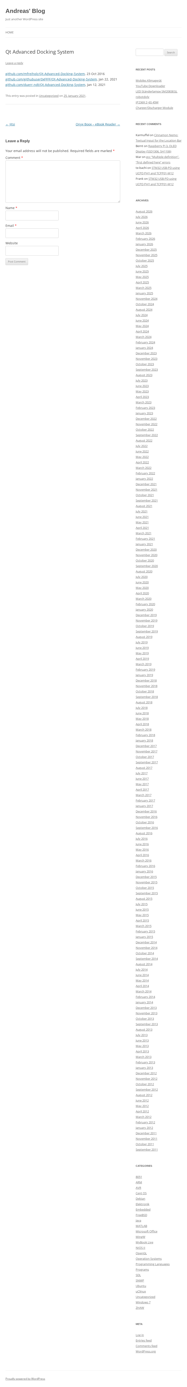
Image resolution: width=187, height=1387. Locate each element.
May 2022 (142, 457)
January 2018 (144, 740)
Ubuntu (141, 1286)
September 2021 (147, 500)
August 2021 (144, 506)
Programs (142, 1269)
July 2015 (142, 904)
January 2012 (144, 1128)
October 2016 (145, 822)
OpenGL (141, 1253)
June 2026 (142, 222)
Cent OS (141, 1193)
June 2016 (142, 844)
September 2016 (147, 828)
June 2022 (142, 451)
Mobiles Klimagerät (149, 80)
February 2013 (145, 1062)
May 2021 (142, 522)
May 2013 (142, 1046)
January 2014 (144, 1002)
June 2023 (142, 386)
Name (11, 208)
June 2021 (142, 517)
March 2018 (143, 729)
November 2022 (146, 424)
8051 (139, 1177)
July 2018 (142, 708)
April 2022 (142, 462)
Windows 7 (143, 1302)
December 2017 (146, 746)
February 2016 (145, 866)
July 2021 (142, 511)
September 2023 (147, 369)
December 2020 (146, 549)
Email (11, 225)
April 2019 (142, 659)
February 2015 (145, 931)
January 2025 (144, 293)
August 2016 (144, 833)
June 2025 (142, 271)
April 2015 (142, 920)
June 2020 (142, 582)
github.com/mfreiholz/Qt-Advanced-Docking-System (45, 74)
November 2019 (146, 620)
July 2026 (142, 217)
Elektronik (142, 1204)
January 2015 (144, 937)
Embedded (143, 1209)
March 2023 (143, 402)
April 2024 (142, 331)
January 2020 (144, 609)
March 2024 (143, 337)
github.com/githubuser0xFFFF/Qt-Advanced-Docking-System (51, 79)
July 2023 (142, 380)
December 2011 (146, 1133)
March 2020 (143, 599)
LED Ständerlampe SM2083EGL (156, 91)
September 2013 (147, 1024)
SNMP (140, 1280)
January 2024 (144, 348)
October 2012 (145, 1084)
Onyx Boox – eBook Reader (98, 124)
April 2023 (142, 397)
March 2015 (143, 926)
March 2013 (143, 1057)
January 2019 (144, 675)
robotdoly (142, 97)
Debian (140, 1199)
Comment (14, 157)
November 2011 (146, 1139)
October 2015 (145, 888)
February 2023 (145, 408)
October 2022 (145, 429)
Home (9, 32)
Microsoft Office (146, 1231)
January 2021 (144, 544)
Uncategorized (49, 96)
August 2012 (144, 1095)
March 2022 (143, 468)
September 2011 (147, 1149)
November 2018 (146, 686)
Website (11, 243)
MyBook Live (144, 1242)
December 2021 (146, 484)
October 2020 (145, 560)
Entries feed (144, 1340)
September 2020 (147, 566)
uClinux (141, 1291)
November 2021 (146, 489)
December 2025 (146, 249)
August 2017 (144, 768)
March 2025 (143, 288)
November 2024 (146, 299)
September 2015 (147, 893)
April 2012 (142, 1111)
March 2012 (143, 1117)
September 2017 (147, 762)
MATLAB (141, 1226)
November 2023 (146, 359)
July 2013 (142, 1035)
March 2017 (143, 795)
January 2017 (144, 806)
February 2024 (145, 342)
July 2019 (142, 642)
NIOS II (140, 1248)
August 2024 (144, 309)
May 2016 (142, 849)
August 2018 (144, 702)
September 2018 (147, 697)
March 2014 (143, 991)
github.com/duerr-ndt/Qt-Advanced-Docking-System (45, 84)
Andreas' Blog (25, 10)
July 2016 (142, 839)
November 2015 (146, 882)
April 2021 (142, 528)
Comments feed (146, 1346)
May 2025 (142, 277)
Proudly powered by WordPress (25, 1379)
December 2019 (146, 615)
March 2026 (143, 233)
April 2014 (142, 986)
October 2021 (145, 495)
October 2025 (145, 260)
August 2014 (144, 964)
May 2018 (142, 719)
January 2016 (144, 871)
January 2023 (144, 413)
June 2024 (142, 320)
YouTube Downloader (150, 86)
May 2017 (142, 784)
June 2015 (142, 909)
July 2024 (142, 315)
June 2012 (142, 1100)
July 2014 (142, 969)
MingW (140, 1237)
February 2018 (145, 735)
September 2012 (147, 1089)
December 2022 (146, 419)
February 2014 (145, 997)
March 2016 (143, 860)
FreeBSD (141, 1215)
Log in (140, 1335)
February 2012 (145, 1122)
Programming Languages (153, 1264)
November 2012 (146, 1079)
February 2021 (145, 539)
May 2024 (142, 326)
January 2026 (144, 244)
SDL (138, 1275)
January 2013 (144, 1068)
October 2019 (145, 626)
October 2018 (145, 691)
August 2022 (144, 440)
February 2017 (145, 800)
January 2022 (144, 479)
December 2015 (146, 877)
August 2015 (144, 899)
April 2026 (142, 228)
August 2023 (144, 375)
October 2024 (145, 304)
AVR (138, 1188)
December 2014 (146, 942)
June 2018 (142, 713)
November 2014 (146, 948)
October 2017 (145, 757)
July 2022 (142, 446)
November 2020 (146, 555)
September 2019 (147, 631)
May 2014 (142, 980)
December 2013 (146, 1008)
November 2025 (146, 255)
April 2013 (142, 1051)
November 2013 (146, 1013)
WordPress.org (146, 1351)
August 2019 (144, 637)
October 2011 (145, 1144)
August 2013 (144, 1029)
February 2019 (145, 669)
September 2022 (147, 435)
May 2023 (142, 391)
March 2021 (143, 533)
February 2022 (145, 473)
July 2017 (142, 773)
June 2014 (142, 975)
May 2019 (142, 653)
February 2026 (145, 239)
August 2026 (144, 211)
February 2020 (145, 604)
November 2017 (146, 751)
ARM (139, 1182)
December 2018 (146, 680)
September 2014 (147, 959)
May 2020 (142, 588)
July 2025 (142, 266)
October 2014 (145, 953)
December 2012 (146, 1073)
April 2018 (142, 724)
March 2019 (143, 664)
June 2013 (142, 1040)
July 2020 (142, 577)
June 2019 (142, 648)
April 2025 (142, 282)
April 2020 (142, 593)
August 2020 (144, 571)
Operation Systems (149, 1259)
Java (138, 1220)
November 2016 (146, 817)
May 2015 (142, 915)
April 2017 (142, 789)
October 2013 (145, 1019)
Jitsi (10, 124)
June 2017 (142, 779)
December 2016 (146, 811)
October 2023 (145, 364)
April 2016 (142, 855)
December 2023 (146, 353)
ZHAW (140, 1308)
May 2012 (142, 1106)
